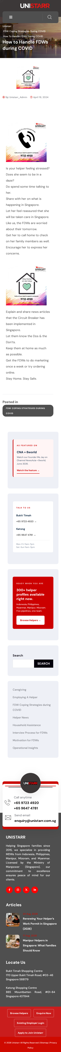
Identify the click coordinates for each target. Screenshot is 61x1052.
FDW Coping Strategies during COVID (25, 411)
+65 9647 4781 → (26, 534)
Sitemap (44, 1042)
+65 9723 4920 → (26, 521)
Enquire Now (43, 1013)
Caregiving (19, 689)
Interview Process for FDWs (30, 732)
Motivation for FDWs (26, 740)
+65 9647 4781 (26, 808)
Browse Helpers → (30, 620)
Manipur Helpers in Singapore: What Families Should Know (39, 945)
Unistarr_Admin (18, 97)
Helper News (21, 717)
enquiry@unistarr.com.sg (35, 820)
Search (18, 655)
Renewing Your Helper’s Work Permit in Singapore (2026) (40, 924)
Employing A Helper (25, 697)
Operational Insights (25, 748)
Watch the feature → (28, 470)
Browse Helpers (19, 1013)
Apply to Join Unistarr (30, 1032)
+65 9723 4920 (26, 803)
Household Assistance (27, 725)
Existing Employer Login (30, 1022)
